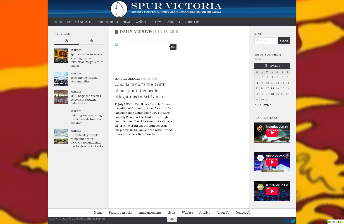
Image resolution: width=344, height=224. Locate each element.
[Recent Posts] (66, 41)
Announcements (106, 22)
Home (58, 22)
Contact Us (192, 22)
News (126, 22)
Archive (157, 22)
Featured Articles (78, 22)
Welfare (141, 22)
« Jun (257, 104)
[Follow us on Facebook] (286, 220)
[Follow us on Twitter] (293, 220)
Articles (76, 50)
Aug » (267, 104)
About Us (173, 22)
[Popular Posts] (91, 41)
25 (272, 94)
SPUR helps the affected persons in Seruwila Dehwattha (86, 99)
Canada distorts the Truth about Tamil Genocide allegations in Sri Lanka (140, 90)
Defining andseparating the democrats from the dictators (86, 119)
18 (272, 88)
